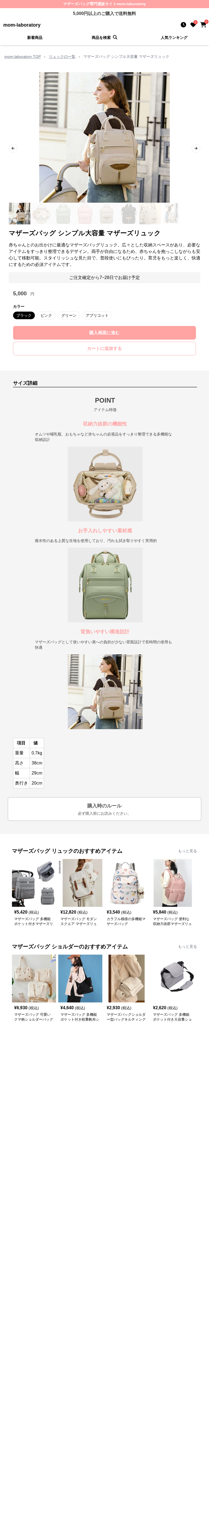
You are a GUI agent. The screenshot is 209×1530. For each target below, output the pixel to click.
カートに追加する (104, 348)
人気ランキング (174, 37)
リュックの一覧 (62, 56)
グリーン (68, 315)
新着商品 (34, 37)
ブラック (24, 315)
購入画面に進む (104, 332)
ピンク (46, 315)
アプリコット (97, 315)
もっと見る (187, 851)
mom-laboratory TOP (22, 56)
